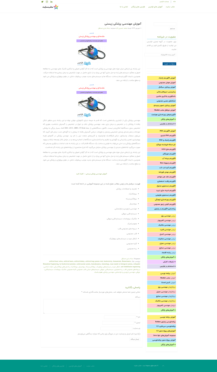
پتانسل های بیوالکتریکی (62, 267)
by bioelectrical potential (67, 264)
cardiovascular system (83, 264)
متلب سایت (170, 7)
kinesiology (105, 264)
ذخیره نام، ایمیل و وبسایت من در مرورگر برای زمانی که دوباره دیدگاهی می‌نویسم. (108, 334)
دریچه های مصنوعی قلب (132, 269)
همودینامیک (98, 272)
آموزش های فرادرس (155, 7)
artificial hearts (68, 261)
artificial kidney (79, 261)
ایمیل (137, 322)
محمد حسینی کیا (121, 28)
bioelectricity (108, 261)
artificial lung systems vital (94, 261)
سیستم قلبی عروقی (106, 269)
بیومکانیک (74, 267)
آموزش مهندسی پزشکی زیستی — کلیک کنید (91, 174)
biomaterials (117, 261)
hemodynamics (96, 264)
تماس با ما (124, 7)
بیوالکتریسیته (90, 267)
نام (138, 317)
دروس (168, 216)
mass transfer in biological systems (121, 264)
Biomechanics (126, 261)
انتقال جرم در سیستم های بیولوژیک (108, 267)
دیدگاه (137, 297)
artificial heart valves (56, 261)
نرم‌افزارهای (167, 287)
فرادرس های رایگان (138, 7)
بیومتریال (82, 267)
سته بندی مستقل (104, 28)
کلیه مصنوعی (71, 269)
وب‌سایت (136, 328)
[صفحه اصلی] (51, 7)
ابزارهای (166, 305)
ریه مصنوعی (118, 269)
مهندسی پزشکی (108, 272)
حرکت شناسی (48, 267)
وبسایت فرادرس (164, 1)
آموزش (168, 273)
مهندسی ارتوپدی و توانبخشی (125, 272)
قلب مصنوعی (81, 269)
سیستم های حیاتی (93, 269)
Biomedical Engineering (51, 264)
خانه (174, 1)
